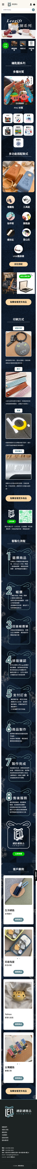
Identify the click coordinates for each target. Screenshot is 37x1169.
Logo (13, 4)
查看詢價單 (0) (35, 875)
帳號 (31, 4)
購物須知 (4, 1132)
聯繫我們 (4, 1127)
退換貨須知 (5, 1138)
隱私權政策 (5, 1140)
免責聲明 (4, 1135)
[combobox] (18, 9)
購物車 (34, 4)
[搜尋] (33, 9)
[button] (17, 958)
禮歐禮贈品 (21, 1165)
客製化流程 (5, 1129)
